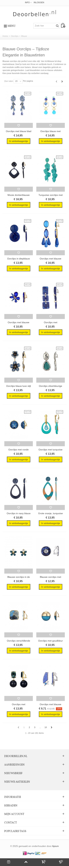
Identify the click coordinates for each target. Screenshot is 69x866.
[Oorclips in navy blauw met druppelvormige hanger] (18, 488)
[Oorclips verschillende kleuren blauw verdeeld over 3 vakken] (18, 616)
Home (5, 36)
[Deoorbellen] (34, 13)
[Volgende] (62, 81)
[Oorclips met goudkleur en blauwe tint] (50, 616)
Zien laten (8, 81)
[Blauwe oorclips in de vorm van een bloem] (18, 552)
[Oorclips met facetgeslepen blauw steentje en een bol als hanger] (18, 679)
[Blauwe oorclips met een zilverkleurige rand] (50, 552)
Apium (55, 846)
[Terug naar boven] (25, 862)
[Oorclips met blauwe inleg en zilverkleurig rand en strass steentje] (50, 679)
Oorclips (14, 36)
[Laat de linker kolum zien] (8, 862)
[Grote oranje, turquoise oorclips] (50, 488)
